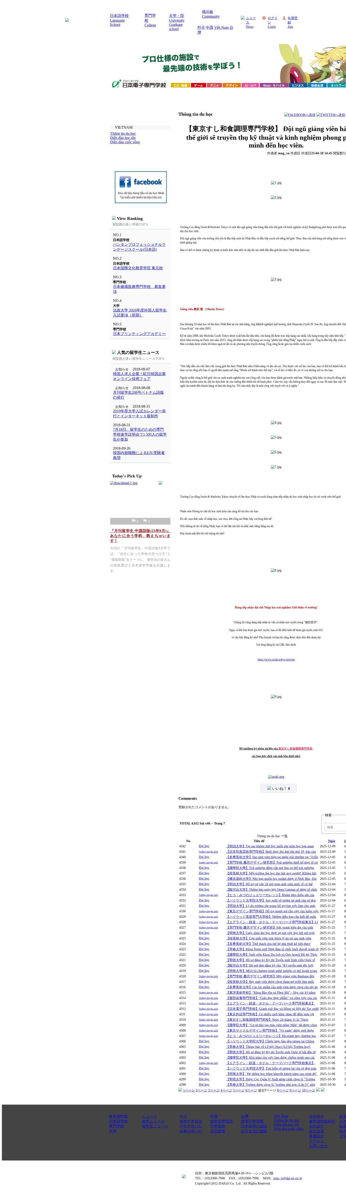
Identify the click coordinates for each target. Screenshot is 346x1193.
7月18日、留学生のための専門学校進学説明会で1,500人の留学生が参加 (140, 434)
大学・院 (176, 16)
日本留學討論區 (254, 1126)
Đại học (204, 846)
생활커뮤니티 (191, 1131)
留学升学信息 (221, 1121)
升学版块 (217, 1126)
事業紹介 (316, 1136)
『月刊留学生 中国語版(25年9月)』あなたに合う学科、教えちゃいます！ (140, 536)
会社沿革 (316, 1131)
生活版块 (217, 1131)
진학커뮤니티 (191, 1126)
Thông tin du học (286, 1120)
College (150, 25)
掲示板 (207, 12)
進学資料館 (118, 1116)
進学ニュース (153, 1121)
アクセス (316, 1141)
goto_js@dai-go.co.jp (287, 1178)
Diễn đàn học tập (286, 1125)
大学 (113, 1131)
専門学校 (116, 1126)
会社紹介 (316, 1116)
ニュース (149, 1116)
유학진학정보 (191, 1121)
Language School (117, 22)
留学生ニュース (155, 1126)
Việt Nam (221, 27)
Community (211, 16)
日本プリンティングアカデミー (139, 334)
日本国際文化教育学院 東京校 (138, 268)
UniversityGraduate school (177, 24)
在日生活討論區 (254, 1131)
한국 (201, 27)
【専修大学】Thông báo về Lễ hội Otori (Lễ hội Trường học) (268, 1047)
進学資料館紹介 (322, 1121)
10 (308, 1090)
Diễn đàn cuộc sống (288, 1129)
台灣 (244, 1116)
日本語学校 (119, 16)
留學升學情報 (252, 1121)
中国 (209, 27)
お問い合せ (318, 1146)
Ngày (331, 841)
